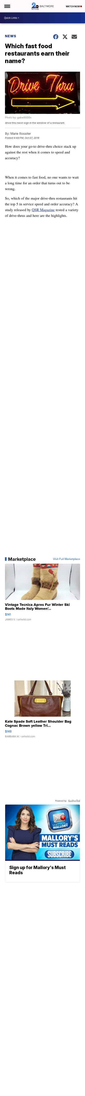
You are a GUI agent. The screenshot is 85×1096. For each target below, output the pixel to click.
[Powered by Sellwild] (74, 800)
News (10, 36)
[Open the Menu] (7, 6)
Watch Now (73, 6)
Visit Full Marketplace (66, 559)
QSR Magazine (43, 209)
